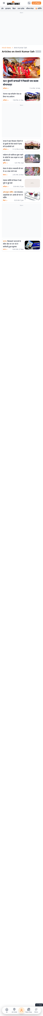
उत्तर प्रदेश (21, 8)
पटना (5, 249)
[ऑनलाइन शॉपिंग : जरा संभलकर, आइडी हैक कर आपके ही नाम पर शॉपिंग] (32, 196)
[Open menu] (4, 3)
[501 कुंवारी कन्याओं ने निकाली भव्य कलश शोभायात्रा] (21, 67)
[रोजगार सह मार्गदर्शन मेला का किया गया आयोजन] (32, 96)
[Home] (13, 3)
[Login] (21, 1010)
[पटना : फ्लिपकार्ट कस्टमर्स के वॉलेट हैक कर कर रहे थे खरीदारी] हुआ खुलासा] (32, 245)
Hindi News (6, 47)
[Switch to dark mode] (29, 3)
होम (2, 8)
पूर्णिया (5, 163)
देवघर (5, 175)
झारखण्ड (8, 8)
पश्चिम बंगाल (30, 8)
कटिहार (5, 88)
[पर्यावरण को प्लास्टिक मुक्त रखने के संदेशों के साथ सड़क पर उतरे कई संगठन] (32, 158)
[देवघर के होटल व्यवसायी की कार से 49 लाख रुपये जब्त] (32, 171)
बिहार (14, 8)
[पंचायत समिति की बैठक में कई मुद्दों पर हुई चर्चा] (32, 183)
